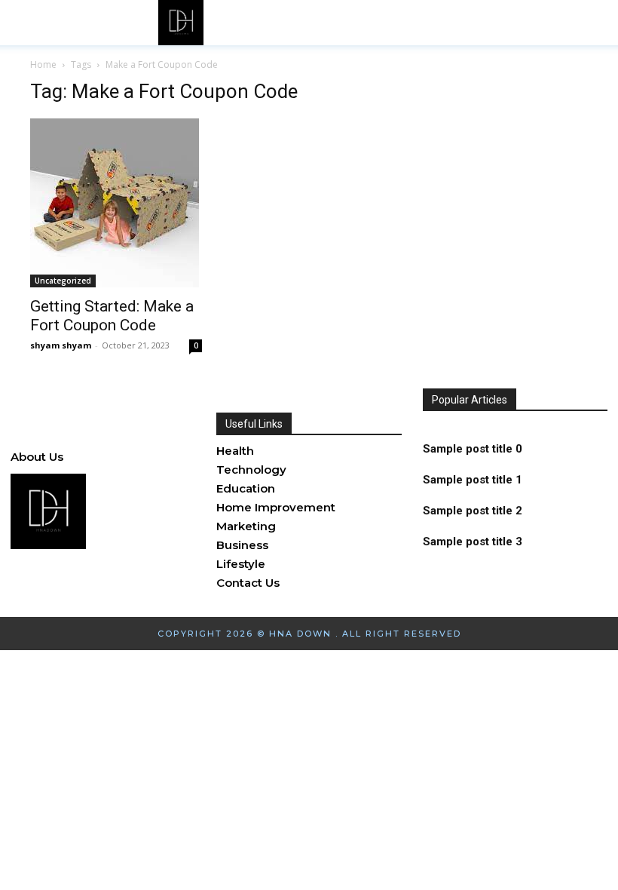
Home (43, 64)
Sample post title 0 (472, 449)
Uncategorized (63, 280)
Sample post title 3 (472, 541)
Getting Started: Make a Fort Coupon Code (112, 315)
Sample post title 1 (472, 479)
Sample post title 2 (472, 510)
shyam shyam (60, 345)
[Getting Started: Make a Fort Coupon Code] (116, 202)
